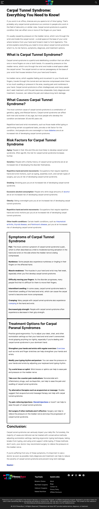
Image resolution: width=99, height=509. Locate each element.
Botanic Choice (40, 481)
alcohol (67, 192)
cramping (12, 303)
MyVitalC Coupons (41, 485)
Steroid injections (40, 402)
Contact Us (53, 486)
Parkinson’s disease (39, 224)
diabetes (52, 130)
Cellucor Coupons (41, 488)
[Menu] (2, 2)
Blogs (52, 484)
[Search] (96, 2)
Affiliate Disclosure (56, 492)
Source (10, 465)
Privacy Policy (54, 489)
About (52, 481)
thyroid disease (20, 224)
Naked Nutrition (40, 491)
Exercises (61, 348)
